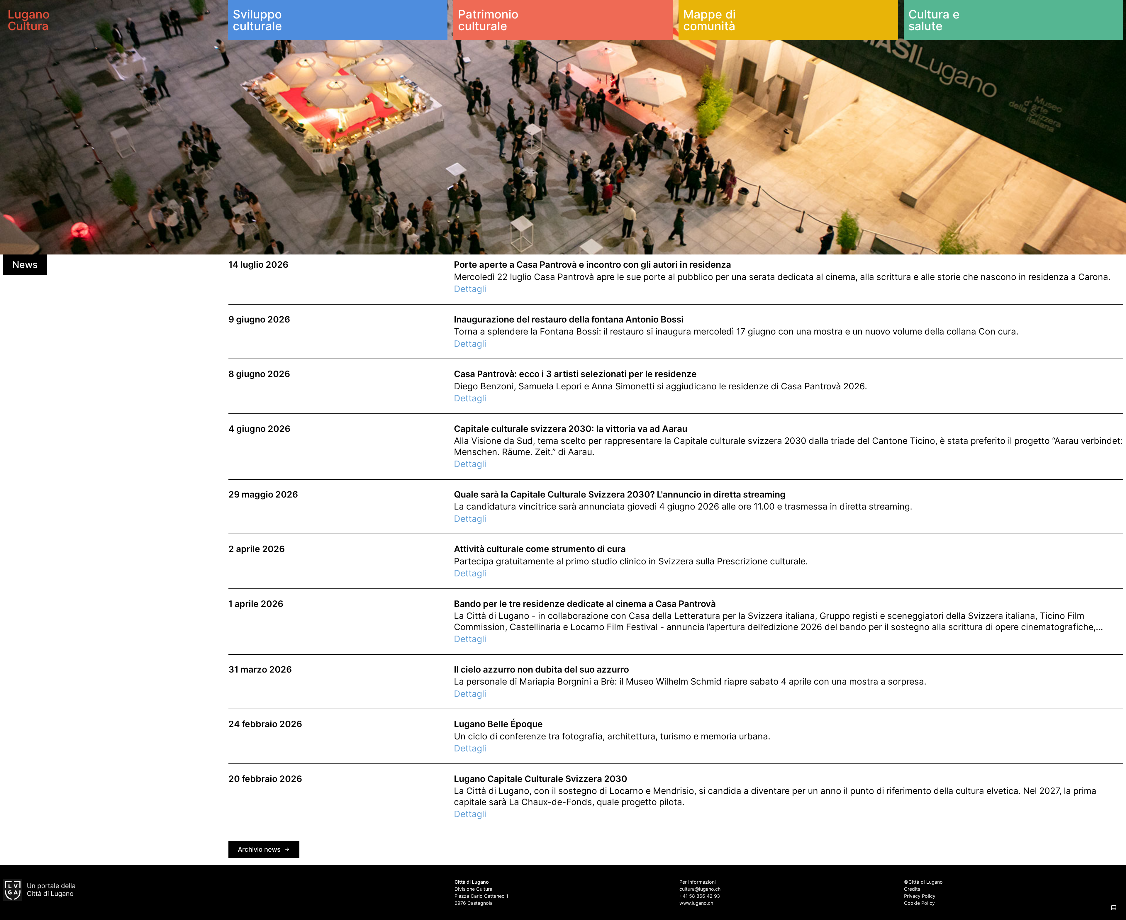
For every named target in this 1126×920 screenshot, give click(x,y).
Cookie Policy (919, 903)
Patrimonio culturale (488, 20)
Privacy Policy (919, 896)
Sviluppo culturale (257, 20)
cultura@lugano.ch (699, 889)
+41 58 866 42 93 (699, 896)
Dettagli (470, 289)
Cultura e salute (934, 20)
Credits (912, 889)
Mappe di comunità (709, 20)
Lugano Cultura (29, 20)
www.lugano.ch (696, 903)
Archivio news (259, 849)
